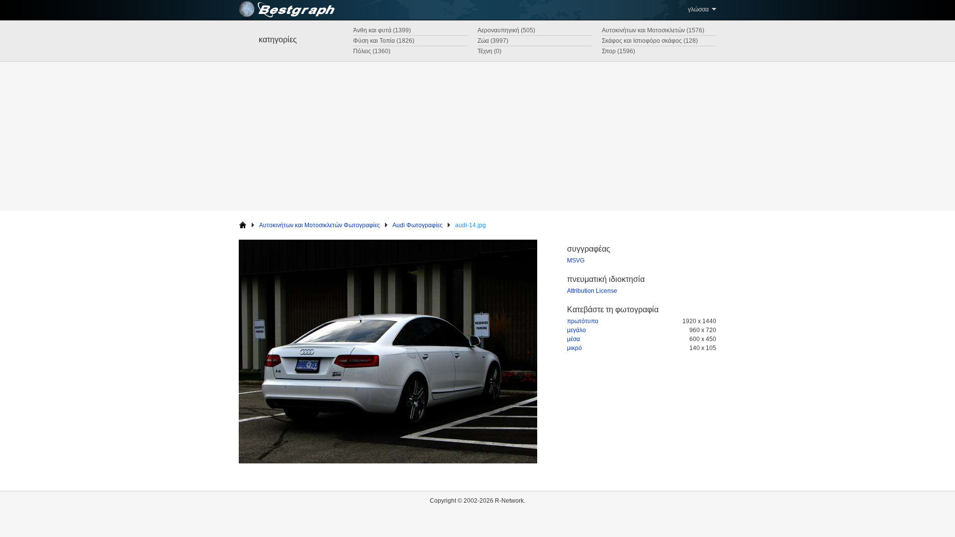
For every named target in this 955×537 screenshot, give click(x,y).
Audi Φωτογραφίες (417, 225)
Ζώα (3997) (493, 40)
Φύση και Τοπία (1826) (383, 40)
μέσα (573, 339)
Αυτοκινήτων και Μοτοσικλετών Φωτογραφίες (319, 225)
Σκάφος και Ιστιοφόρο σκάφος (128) (650, 40)
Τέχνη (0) (489, 51)
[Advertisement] (477, 136)
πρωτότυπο (582, 321)
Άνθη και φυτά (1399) (382, 30)
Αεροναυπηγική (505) (506, 30)
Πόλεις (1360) (371, 51)
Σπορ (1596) (618, 51)
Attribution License (592, 290)
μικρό (574, 348)
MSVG (575, 260)
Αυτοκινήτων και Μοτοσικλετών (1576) (653, 30)
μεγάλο (576, 330)
